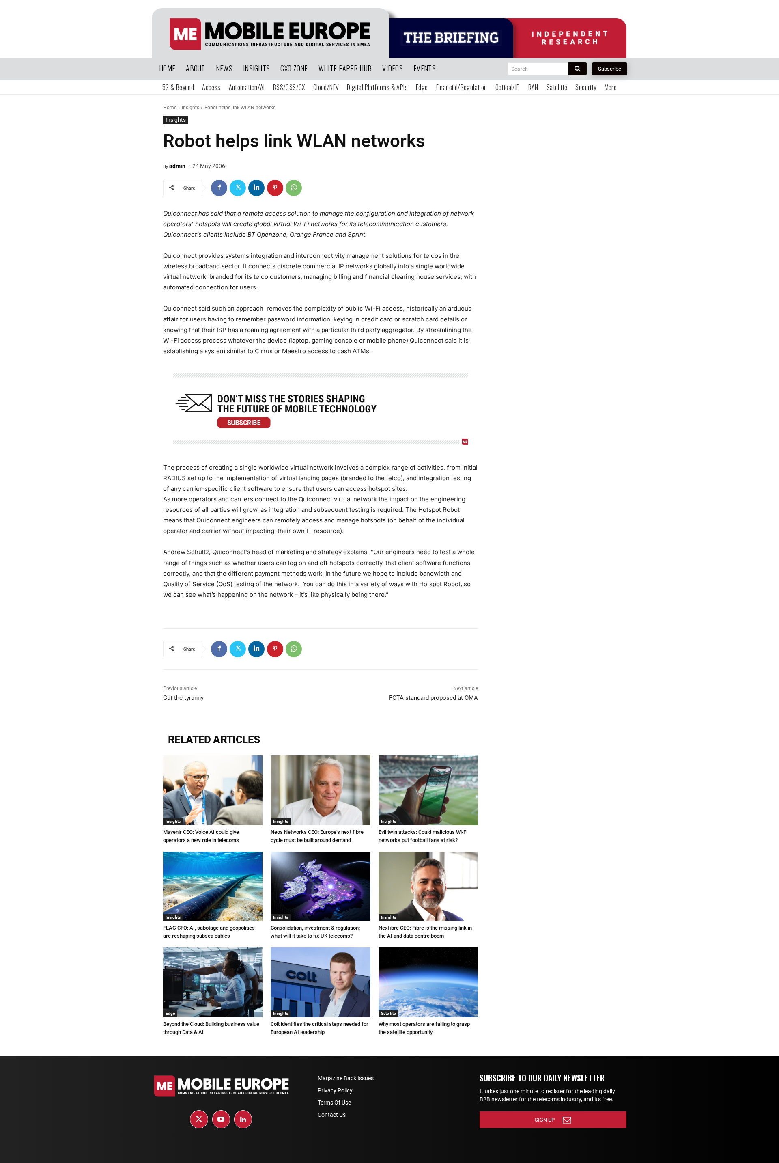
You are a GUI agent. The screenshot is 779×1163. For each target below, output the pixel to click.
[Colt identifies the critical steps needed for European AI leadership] (320, 982)
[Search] (577, 68)
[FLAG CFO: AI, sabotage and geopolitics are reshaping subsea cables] (213, 886)
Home (169, 107)
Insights (190, 107)
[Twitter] (238, 188)
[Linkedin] (256, 188)
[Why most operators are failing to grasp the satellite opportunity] (428, 982)
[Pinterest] (275, 188)
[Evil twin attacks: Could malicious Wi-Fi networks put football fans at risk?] (428, 790)
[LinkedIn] (243, 1119)
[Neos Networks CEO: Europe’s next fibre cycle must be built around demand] (320, 790)
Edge (170, 1013)
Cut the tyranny (183, 697)
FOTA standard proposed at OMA (433, 697)
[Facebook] (219, 188)
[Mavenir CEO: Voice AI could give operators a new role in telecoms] (213, 790)
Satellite (388, 1013)
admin (177, 166)
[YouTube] (221, 1119)
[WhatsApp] (294, 188)
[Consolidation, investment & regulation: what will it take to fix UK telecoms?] (320, 886)
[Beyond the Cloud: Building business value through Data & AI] (213, 982)
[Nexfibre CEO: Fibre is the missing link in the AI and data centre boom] (428, 886)
